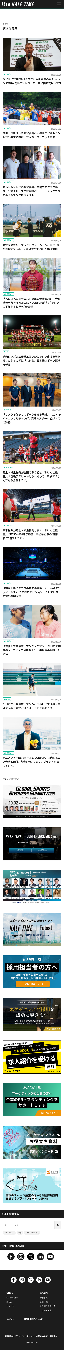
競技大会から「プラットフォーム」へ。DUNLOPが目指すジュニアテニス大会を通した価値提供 (31, 247)
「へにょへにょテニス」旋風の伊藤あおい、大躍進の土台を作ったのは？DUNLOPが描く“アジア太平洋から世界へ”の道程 (31, 303)
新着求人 (44, 1297)
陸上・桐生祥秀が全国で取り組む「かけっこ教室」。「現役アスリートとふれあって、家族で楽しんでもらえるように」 (31, 476)
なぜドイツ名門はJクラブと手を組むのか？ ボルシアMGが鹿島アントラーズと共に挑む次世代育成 (32, 81)
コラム (6, 352)
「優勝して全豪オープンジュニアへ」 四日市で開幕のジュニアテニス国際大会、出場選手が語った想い (32, 650)
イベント (10, 1319)
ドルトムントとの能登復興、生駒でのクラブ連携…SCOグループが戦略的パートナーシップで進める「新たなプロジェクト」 (31, 191)
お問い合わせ (42, 1336)
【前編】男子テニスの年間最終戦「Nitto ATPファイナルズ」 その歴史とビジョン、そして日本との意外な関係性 (32, 592)
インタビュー (8, 74)
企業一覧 (44, 1301)
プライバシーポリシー (24, 1336)
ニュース (7, 699)
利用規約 (9, 1336)
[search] (58, 1225)
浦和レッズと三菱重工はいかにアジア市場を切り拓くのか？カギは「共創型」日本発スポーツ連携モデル (31, 360)
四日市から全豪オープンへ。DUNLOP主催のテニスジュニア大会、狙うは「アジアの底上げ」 (31, 706)
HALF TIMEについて (33, 1319)
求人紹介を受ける (47, 1306)
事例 (19, 1232)
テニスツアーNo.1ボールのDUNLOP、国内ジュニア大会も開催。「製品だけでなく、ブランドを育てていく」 (32, 762)
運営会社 (54, 1336)
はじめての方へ (46, 1310)
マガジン (10, 1292)
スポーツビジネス (32, 1232)
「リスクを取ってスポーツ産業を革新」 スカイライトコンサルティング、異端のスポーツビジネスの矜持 (32, 418)
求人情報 (44, 1292)
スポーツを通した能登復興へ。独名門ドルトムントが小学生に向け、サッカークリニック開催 (31, 135)
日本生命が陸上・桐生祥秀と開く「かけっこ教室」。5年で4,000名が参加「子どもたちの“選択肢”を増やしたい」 (30, 534)
